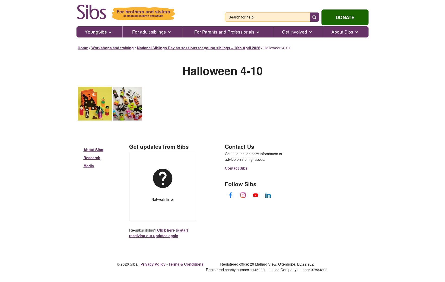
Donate (345, 17)
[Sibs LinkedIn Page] (268, 195)
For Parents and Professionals (224, 31)
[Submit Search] (314, 17)
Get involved (294, 31)
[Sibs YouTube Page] (255, 195)
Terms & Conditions (185, 264)
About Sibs (342, 31)
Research (91, 157)
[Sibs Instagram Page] (243, 195)
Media (88, 165)
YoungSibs (96, 32)
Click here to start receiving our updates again (158, 232)
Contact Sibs (236, 168)
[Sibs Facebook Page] (230, 195)
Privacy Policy (152, 264)
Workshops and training (112, 47)
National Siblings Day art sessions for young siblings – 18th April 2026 (198, 47)
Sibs (91, 12)
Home (83, 47)
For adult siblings (149, 31)
